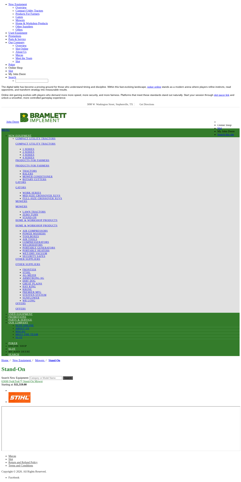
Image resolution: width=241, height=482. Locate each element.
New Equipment (17, 4)
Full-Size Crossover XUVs (42, 198)
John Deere (12, 121)
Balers (28, 173)
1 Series (28, 149)
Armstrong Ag (33, 278)
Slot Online (22, 48)
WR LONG (29, 300)
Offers (19, 29)
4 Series (28, 157)
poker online (154, 86)
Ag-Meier (29, 275)
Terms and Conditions (20, 465)
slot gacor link (221, 95)
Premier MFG (32, 292)
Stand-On (30, 217)
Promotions (14, 36)
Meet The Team (27, 334)
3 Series (28, 154)
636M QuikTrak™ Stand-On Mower (22, 381)
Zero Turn (30, 214)
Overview (21, 7)
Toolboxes (31, 236)
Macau (19, 55)
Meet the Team (24, 58)
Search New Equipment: (15, 377)
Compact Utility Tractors (29, 10)
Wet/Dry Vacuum (35, 253)
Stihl (27, 272)
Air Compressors (35, 231)
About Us (21, 51)
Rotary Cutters (34, 179)
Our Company (16, 42)
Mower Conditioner (38, 176)
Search (12, 77)
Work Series (32, 192)
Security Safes (34, 256)
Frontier (29, 269)
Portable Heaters (36, 250)
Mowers (20, 20)
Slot (18, 61)
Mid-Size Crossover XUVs (41, 195)
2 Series (28, 152)
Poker (11, 64)
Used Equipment (17, 32)
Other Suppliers (24, 26)
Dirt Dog (29, 281)
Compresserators (36, 242)
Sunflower (31, 297)
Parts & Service (17, 39)
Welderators (33, 245)
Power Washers (34, 233)
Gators (19, 17)
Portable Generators (39, 247)
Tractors (30, 171)
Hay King (29, 286)
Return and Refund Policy (23, 462)
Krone (27, 289)
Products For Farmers (28, 13)
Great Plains (32, 283)
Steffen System (34, 295)
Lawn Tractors (34, 212)
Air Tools (30, 239)
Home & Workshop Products (32, 23)
